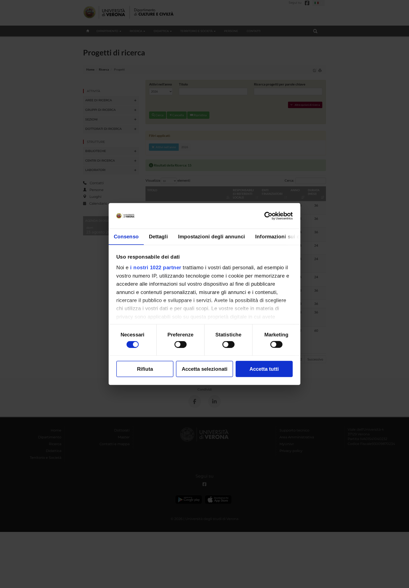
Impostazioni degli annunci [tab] (211, 236)
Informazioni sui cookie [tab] (284, 236)
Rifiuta (145, 369)
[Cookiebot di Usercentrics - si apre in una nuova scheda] (274, 216)
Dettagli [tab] (158, 236)
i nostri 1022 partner (155, 267)
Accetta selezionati (205, 369)
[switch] (180, 344)
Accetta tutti (264, 369)
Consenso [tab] (126, 236)
